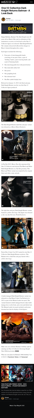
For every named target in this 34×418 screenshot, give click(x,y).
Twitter (16, 357)
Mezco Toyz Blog (15, 405)
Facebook (11, 357)
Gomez (8, 18)
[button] (31, 2)
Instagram (24, 357)
